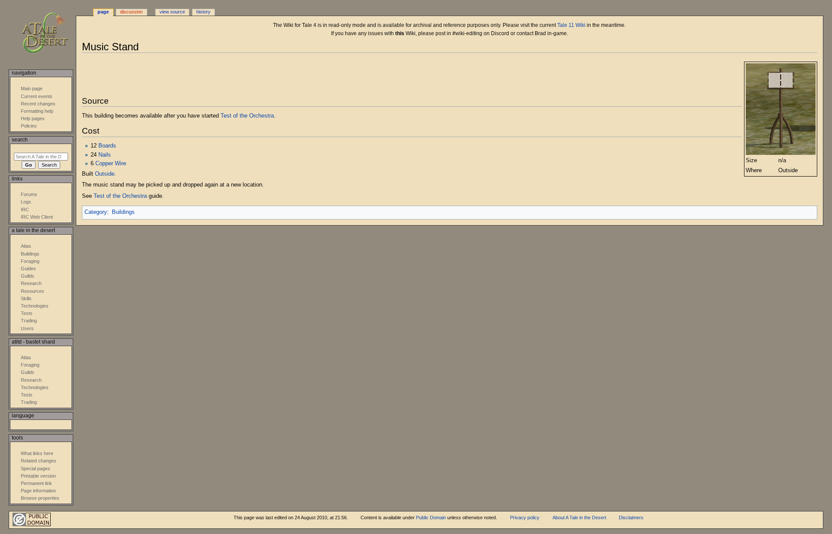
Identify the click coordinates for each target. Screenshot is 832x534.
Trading (29, 320)
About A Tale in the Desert (579, 517)
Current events (36, 96)
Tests (26, 313)
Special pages (35, 468)
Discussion (131, 11)
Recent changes (38, 103)
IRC (25, 209)
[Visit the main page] (50, 33)
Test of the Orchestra (247, 116)
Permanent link (36, 483)
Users (27, 328)
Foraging (30, 261)
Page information (38, 490)
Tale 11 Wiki (571, 25)
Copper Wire (110, 164)
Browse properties (40, 498)
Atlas (26, 246)
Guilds (27, 275)
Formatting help (37, 111)
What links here (37, 453)
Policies (29, 125)
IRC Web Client (37, 216)
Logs (26, 201)
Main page (31, 88)
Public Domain (431, 517)
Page (103, 11)
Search (20, 139)
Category (95, 212)
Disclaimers (631, 517)
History (203, 11)
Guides (28, 268)
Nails (104, 155)
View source (172, 11)
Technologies (35, 305)
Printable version (38, 475)
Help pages (33, 118)
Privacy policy (525, 517)
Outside (104, 174)
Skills (26, 298)
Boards (107, 146)
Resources (32, 291)
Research (31, 283)
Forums (29, 194)
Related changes (38, 460)
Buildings (123, 212)
